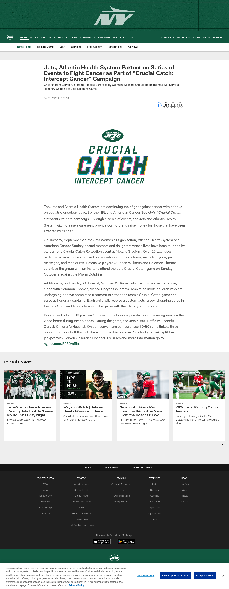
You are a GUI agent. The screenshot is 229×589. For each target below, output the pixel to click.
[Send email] (173, 107)
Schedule (154, 490)
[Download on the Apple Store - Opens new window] (101, 542)
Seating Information (121, 484)
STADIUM (121, 478)
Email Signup (45, 507)
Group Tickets (81, 495)
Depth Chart (154, 507)
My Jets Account (82, 484)
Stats (154, 519)
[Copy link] (180, 105)
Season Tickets (81, 490)
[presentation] (223, 446)
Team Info (154, 478)
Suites (82, 507)
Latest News (184, 484)
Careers (45, 490)
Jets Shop (45, 501)
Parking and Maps (121, 495)
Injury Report (154, 513)
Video (184, 490)
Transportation (121, 501)
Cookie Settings (145, 575)
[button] (109, 445)
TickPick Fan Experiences (82, 525)
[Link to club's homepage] (10, 37)
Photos (184, 495)
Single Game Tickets (81, 501)
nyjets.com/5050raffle (61, 343)
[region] (114, 576)
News (184, 478)
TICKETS (81, 478)
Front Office (154, 501)
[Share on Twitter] (166, 107)
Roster (155, 484)
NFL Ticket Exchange (81, 513)
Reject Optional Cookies (175, 575)
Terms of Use (45, 495)
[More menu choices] (131, 37)
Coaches (154, 495)
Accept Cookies (204, 575)
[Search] (161, 37)
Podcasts (184, 501)
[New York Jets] (114, 558)
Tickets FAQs (81, 519)
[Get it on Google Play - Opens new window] (126, 543)
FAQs (45, 484)
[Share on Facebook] (159, 107)
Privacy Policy (76, 585)
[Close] (223, 576)
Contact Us (45, 513)
